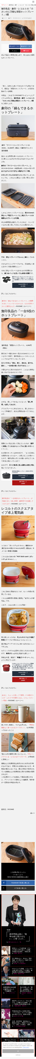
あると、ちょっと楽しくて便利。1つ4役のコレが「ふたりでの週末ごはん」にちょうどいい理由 (17, 697)
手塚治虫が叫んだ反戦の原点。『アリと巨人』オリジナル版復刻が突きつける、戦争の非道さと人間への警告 (22, 1012)
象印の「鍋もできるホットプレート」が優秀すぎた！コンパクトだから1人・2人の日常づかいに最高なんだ (17, 303)
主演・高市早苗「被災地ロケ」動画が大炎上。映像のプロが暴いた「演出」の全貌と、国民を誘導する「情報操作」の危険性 (22, 1023)
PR (10, 18)
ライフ (5, 18)
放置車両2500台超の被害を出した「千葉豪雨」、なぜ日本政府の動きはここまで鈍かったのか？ (9, 989)
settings (18, 1054)
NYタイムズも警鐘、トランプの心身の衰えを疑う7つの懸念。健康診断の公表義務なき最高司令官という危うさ (22, 970)
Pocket (27, 50)
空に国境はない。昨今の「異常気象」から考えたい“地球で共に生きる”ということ (22, 960)
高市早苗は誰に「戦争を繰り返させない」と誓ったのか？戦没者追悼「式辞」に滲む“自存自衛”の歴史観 (18, 936)
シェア (13, 46)
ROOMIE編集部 (28, 18)
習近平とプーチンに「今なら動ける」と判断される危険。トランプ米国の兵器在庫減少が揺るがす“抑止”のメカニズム (22, 1002)
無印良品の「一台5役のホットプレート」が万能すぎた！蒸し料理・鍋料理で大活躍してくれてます (17, 501)
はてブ (24, 46)
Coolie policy (26, 1047)
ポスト (15, 51)
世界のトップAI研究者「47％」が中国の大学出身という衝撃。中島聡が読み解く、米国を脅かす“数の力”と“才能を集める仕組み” (22, 950)
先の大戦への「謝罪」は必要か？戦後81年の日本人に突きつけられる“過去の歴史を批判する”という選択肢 (26, 989)
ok (18, 1051)
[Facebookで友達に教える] (18, 881)
